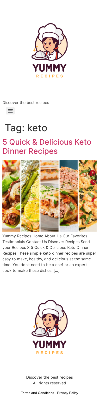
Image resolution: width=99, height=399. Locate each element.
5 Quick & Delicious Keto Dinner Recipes (46, 146)
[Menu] (10, 110)
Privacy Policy (67, 393)
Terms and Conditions (37, 393)
